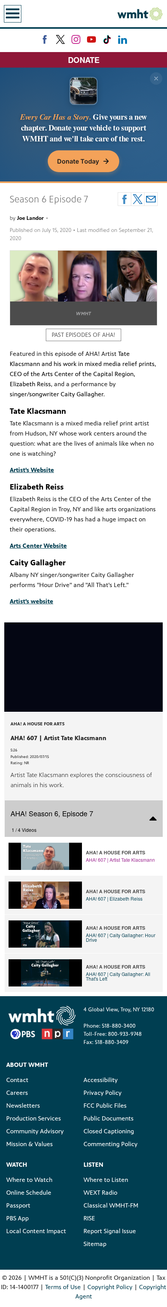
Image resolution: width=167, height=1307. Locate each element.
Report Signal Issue (110, 1231)
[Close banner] (156, 78)
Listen (93, 1164)
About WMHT (27, 1064)
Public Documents (109, 1118)
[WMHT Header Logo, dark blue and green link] (140, 13)
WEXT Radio (100, 1192)
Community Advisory (35, 1131)
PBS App (17, 1218)
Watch (16, 1164)
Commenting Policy (110, 1144)
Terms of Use (63, 1287)
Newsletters (23, 1105)
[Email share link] (151, 199)
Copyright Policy (109, 1287)
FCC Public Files (105, 1105)
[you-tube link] (91, 39)
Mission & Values (29, 1144)
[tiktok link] (107, 39)
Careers (17, 1092)
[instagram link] (76, 39)
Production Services (33, 1118)
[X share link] (137, 199)
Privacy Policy (103, 1092)
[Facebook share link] (124, 199)
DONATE (83, 59)
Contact (17, 1080)
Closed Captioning (109, 1131)
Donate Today (78, 161)
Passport (18, 1205)
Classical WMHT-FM (111, 1205)
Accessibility (101, 1080)
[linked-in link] (122, 39)
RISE (89, 1218)
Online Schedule (28, 1192)
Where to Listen (106, 1179)
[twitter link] (60, 39)
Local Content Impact (36, 1231)
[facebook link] (45, 39)
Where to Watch (29, 1179)
